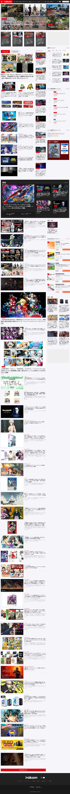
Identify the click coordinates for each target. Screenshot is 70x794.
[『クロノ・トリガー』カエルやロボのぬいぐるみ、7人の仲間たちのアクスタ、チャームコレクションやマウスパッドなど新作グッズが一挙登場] (26, 86)
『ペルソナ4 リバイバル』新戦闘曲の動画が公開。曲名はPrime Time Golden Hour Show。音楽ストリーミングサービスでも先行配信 (35, 683)
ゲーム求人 (38, 1)
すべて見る (67, 47)
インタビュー (4, 19)
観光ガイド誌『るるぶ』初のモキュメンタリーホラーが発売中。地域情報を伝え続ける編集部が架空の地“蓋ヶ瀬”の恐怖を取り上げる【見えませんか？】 (17, 76)
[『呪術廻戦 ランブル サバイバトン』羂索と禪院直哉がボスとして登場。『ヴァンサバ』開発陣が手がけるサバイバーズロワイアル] (12, 513)
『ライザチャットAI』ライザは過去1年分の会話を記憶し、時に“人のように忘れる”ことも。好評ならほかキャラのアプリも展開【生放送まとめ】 (41, 77)
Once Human (52, 227)
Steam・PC (50, 135)
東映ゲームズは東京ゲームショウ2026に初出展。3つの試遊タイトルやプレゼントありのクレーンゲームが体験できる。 (35, 498)
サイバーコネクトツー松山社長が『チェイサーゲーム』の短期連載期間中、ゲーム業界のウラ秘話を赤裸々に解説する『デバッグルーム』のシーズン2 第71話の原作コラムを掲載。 (34, 382)
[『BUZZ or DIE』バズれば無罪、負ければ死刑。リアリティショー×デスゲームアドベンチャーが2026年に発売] (43, 204)
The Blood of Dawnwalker (29, 666)
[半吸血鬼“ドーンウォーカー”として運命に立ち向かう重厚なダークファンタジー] (12, 672)
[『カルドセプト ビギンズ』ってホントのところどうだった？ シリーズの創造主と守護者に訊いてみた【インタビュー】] (23, 17)
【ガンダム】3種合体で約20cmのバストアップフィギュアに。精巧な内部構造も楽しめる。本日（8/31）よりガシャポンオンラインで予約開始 (34, 252)
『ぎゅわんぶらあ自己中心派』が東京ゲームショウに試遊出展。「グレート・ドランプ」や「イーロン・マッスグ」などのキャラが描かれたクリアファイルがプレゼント (9, 95)
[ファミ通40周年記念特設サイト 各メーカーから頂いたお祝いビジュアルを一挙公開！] (12, 571)
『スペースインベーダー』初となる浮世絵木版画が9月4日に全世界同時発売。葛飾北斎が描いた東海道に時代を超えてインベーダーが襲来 (25, 159)
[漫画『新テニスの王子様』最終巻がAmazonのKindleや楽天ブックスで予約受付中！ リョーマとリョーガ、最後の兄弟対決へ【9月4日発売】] (12, 715)
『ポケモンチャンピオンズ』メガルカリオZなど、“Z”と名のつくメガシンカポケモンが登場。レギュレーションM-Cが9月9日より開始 (26, 125)
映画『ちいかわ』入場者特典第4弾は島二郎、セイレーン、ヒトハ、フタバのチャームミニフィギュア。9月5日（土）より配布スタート (26, 114)
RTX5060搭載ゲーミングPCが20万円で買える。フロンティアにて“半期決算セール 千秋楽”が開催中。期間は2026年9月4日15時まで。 (34, 701)
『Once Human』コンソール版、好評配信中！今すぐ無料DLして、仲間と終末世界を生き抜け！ (52, 231)
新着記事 (15, 51)
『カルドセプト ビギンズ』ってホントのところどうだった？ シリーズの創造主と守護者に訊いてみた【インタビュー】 (23, 24)
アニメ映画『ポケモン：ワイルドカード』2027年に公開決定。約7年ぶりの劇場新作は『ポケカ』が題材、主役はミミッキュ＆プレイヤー (57, 61)
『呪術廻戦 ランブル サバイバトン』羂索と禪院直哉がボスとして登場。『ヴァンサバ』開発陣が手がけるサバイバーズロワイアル (35, 509)
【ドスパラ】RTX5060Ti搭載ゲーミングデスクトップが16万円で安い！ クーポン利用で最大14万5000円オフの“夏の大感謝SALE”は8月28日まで (64, 308)
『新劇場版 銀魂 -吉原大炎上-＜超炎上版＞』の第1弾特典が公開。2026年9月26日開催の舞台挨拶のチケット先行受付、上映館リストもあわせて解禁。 (35, 397)
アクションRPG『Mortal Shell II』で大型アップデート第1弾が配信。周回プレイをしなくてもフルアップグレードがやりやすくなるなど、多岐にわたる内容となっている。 (35, 759)
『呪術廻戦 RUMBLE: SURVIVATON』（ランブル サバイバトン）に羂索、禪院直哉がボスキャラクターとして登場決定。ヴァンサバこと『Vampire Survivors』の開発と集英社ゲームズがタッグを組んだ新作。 (34, 513)
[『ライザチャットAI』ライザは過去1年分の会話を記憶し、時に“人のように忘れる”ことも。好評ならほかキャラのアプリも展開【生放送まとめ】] (41, 70)
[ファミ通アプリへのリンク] (31, 787)
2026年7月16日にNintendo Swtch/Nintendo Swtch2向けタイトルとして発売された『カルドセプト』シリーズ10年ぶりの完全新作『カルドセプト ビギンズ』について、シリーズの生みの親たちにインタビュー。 (34, 269)
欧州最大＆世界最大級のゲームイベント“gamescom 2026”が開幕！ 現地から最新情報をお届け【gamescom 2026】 (41, 141)
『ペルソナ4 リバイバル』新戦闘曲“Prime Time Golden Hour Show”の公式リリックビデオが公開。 (35, 686)
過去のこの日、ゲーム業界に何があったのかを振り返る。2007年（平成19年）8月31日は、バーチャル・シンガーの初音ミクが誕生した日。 (35, 440)
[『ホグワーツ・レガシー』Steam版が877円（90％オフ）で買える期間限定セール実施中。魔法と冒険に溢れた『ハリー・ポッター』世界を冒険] (12, 284)
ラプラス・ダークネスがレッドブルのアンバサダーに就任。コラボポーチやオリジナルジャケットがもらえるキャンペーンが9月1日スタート (25, 147)
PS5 (23, 1)
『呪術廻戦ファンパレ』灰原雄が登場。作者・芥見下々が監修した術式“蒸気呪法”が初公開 (34, 538)
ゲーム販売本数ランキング (54, 88)
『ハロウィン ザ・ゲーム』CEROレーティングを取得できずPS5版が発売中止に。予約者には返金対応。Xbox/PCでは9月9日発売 (60, 209)
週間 (56, 50)
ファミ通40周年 (28, 565)
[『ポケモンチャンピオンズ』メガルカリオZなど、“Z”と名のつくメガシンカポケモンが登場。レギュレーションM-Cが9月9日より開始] (9, 127)
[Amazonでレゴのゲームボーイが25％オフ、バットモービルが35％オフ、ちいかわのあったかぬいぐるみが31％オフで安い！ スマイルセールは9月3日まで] (12, 657)
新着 (14, 1)
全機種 (49, 133)
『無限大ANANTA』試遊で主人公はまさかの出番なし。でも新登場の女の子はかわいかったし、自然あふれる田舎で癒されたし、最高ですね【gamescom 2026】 (57, 26)
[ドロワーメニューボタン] (1, 1)
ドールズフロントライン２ (30, 420)
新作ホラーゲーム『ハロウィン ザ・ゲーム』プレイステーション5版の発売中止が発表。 (35, 411)
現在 (49, 50)
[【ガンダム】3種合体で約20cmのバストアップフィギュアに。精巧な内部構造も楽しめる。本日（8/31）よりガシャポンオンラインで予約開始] (12, 255)
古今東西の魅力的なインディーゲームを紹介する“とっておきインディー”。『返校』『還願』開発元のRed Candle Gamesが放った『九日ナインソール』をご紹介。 (34, 585)
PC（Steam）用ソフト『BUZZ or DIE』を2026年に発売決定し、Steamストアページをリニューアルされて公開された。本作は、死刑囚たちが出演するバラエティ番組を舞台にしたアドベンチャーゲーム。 (34, 333)
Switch (20, 1)
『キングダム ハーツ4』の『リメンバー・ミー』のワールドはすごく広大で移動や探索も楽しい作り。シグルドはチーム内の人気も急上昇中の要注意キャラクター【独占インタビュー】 (41, 109)
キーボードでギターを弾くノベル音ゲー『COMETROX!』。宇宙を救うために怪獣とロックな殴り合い (34, 625)
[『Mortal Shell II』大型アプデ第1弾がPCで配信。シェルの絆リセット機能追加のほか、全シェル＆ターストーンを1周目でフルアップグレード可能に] (12, 759)
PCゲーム (26, 1)
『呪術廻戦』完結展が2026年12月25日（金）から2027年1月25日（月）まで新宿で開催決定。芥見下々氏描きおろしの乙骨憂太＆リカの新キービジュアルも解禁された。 (35, 527)
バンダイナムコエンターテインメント (29, 670)
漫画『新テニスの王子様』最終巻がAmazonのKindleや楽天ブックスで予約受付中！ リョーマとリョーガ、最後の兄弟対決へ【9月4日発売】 (34, 712)
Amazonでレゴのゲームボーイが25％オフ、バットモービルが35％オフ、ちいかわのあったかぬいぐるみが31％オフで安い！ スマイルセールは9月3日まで (35, 654)
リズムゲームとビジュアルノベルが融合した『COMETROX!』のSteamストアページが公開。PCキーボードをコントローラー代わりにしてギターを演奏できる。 (35, 627)
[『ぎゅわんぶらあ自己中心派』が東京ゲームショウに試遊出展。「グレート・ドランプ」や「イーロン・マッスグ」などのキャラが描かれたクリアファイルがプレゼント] (9, 86)
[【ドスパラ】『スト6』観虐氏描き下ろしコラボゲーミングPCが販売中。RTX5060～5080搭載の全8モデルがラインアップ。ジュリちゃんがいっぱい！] (12, 600)
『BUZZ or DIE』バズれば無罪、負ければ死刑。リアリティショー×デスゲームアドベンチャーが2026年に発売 (43, 209)
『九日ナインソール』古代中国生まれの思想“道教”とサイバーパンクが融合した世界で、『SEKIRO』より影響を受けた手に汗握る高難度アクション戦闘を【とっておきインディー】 (34, 582)
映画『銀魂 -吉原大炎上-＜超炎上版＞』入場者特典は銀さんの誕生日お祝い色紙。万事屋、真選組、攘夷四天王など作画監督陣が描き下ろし (34, 394)
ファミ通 (25, 569)
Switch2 (17, 1)
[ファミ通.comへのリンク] (8, 1)
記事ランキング (51, 48)
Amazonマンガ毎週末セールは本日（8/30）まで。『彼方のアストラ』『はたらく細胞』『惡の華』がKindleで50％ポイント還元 (35, 553)
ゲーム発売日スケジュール (54, 130)
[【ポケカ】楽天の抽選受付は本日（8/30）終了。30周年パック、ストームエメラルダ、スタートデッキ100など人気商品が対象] (12, 643)
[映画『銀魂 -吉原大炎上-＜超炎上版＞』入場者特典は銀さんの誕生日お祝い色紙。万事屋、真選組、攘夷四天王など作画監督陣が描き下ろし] (12, 397)
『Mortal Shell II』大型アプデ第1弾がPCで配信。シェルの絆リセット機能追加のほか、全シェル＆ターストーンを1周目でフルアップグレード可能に (35, 756)
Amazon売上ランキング (53, 238)
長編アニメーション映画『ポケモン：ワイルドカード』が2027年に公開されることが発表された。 (34, 240)
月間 (60, 50)
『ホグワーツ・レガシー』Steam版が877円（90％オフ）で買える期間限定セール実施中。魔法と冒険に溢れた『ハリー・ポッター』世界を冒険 (34, 280)
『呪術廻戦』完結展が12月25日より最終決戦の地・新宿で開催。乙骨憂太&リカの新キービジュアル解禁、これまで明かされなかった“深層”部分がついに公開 (34, 524)
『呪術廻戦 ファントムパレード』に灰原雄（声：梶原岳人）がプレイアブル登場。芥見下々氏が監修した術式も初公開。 (34, 540)
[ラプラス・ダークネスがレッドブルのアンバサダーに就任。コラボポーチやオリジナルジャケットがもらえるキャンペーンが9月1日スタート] (9, 149)
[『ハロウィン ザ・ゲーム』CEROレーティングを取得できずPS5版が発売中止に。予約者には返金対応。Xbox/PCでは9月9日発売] (60, 204)
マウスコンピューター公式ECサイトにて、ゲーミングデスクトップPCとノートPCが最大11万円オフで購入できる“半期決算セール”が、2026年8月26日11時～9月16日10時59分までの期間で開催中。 (35, 744)
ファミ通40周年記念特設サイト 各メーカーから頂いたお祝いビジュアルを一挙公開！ (34, 567)
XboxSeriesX (55, 135)
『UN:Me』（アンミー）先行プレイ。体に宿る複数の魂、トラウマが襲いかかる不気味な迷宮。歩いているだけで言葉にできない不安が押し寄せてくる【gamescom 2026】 (41, 93)
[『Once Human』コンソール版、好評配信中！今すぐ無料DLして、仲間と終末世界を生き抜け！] (52, 225)
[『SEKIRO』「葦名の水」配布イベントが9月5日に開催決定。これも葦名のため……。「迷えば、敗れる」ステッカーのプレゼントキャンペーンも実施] (12, 226)
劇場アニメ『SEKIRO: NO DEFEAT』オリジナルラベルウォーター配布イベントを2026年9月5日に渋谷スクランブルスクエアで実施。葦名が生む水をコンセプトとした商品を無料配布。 (35, 226)
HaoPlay (25, 424)
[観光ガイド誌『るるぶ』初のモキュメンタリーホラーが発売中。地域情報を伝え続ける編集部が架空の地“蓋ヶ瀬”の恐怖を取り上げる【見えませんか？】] (17, 63)
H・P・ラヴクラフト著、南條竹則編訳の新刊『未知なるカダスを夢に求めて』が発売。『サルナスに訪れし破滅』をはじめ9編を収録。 (35, 484)
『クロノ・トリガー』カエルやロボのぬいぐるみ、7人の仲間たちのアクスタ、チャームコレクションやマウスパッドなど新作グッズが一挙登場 (26, 94)
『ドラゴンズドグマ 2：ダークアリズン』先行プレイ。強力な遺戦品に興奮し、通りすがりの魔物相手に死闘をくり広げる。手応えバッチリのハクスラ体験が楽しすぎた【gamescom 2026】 (41, 157)
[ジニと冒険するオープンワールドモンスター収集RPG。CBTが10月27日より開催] (12, 469)
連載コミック (26, 376)
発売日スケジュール (32, 1)
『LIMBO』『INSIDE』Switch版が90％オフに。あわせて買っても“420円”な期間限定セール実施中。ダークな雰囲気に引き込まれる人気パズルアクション (26, 170)
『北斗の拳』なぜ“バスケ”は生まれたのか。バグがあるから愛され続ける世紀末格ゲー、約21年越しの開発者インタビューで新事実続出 (41, 62)
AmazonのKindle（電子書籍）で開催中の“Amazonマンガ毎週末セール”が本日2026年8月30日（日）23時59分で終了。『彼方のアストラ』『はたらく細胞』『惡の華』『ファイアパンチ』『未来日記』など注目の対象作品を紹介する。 (35, 556)
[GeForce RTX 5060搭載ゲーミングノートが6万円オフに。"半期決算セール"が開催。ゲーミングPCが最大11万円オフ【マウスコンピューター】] (12, 744)
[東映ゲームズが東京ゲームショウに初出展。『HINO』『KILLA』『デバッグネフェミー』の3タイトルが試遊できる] (12, 498)
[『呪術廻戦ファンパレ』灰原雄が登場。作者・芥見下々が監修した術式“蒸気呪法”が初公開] (12, 542)
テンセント (26, 467)
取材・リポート (50, 24)
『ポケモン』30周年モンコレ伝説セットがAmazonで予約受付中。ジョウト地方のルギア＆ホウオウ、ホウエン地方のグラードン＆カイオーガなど (26, 136)
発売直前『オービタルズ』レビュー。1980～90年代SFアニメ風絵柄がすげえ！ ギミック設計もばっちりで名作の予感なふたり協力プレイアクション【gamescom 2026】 (17, 41)
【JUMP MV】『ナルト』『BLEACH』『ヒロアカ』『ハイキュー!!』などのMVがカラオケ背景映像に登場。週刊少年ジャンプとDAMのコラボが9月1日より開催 (23, 370)
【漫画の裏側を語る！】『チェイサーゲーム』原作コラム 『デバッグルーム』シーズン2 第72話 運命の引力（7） (35, 379)
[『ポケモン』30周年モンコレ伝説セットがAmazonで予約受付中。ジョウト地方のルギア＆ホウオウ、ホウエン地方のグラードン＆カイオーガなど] (9, 138)
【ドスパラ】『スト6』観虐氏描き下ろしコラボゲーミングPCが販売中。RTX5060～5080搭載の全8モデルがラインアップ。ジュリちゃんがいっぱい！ (35, 596)
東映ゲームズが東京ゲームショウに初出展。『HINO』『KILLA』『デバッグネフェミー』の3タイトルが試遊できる (35, 495)
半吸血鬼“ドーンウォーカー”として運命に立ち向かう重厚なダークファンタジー (34, 668)
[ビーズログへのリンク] (39, 787)
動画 (45, 1)
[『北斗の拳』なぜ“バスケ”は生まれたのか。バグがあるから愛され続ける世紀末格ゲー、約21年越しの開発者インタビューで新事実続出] (41, 55)
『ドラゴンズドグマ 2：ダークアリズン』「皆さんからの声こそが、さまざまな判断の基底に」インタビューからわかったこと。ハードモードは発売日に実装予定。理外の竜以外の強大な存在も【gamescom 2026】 (6, 41)
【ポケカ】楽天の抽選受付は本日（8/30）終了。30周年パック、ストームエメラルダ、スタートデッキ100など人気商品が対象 (35, 640)
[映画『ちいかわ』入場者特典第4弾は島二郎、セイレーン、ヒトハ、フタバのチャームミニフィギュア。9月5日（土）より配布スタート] (9, 116)
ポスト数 (63, 50)
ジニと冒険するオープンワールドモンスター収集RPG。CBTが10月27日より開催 (34, 466)
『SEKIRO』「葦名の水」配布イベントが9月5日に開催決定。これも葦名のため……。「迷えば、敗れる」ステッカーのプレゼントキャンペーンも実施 (34, 222)
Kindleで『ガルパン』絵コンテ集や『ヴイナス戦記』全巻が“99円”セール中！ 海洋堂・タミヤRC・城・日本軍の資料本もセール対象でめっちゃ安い (34, 611)
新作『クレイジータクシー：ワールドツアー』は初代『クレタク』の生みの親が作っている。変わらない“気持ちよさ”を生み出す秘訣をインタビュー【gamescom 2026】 (35, 727)
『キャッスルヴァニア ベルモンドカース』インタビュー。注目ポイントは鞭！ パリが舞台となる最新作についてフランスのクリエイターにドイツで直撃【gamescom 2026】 (29, 41)
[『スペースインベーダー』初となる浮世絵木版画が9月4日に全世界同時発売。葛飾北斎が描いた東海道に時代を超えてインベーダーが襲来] (9, 160)
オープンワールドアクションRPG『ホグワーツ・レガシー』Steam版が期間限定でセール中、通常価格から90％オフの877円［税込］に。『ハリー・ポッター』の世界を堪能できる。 (35, 284)
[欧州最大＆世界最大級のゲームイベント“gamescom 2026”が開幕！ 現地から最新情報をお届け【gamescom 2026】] (41, 135)
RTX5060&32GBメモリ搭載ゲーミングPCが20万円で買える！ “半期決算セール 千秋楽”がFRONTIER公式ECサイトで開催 (35, 698)
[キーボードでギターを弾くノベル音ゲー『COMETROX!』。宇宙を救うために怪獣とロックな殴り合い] (12, 628)
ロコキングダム (28, 463)
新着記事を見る (23, 770)
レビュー (49, 11)
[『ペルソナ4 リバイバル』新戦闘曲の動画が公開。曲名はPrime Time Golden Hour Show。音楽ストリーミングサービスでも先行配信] (12, 686)
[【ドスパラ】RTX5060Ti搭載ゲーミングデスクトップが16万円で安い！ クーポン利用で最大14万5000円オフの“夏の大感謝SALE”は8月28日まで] (64, 301)
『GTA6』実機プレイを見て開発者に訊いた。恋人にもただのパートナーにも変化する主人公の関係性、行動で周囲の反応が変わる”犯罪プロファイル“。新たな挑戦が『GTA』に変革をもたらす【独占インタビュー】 (41, 41)
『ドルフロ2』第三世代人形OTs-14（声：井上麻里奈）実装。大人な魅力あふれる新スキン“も (34, 422)
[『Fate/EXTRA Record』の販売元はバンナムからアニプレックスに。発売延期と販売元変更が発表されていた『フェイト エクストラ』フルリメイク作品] (66, 73)
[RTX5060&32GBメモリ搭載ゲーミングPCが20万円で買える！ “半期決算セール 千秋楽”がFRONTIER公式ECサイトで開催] (12, 701)
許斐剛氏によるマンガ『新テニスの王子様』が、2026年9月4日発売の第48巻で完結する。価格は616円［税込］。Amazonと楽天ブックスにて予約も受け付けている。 (35, 715)
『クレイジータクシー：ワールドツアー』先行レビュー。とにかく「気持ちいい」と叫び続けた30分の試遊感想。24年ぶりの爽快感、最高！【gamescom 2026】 (57, 14)
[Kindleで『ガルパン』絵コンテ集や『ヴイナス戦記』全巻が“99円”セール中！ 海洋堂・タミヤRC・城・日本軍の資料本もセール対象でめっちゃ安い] (12, 614)
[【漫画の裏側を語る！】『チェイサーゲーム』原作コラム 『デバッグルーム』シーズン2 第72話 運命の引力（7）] (12, 382)
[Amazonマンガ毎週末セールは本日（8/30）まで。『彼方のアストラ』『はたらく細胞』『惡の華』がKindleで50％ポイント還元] (12, 556)
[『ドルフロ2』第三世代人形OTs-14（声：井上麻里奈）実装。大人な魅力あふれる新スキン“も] (12, 426)
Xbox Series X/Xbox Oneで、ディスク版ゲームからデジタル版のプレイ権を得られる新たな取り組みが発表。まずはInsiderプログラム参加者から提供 (41, 125)
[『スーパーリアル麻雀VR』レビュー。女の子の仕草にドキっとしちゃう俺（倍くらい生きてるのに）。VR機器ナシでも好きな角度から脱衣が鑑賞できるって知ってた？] (52, 317)
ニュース (42, 1)
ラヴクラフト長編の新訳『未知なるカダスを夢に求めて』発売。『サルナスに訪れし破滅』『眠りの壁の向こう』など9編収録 (34, 480)
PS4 (63, 133)
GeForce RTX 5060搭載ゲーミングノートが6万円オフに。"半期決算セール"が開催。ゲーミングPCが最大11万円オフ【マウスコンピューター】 (35, 741)
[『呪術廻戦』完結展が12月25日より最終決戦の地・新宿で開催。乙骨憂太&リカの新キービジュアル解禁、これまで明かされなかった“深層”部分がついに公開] (12, 527)
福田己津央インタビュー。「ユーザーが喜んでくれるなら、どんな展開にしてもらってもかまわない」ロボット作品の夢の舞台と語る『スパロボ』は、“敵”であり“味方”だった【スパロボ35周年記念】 (64, 324)
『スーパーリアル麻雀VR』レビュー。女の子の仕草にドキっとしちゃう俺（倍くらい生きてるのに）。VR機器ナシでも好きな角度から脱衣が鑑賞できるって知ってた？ (52, 324)
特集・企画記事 (50, 1)
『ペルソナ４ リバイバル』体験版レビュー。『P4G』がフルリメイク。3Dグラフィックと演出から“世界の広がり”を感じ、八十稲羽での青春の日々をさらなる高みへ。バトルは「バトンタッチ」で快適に (41, 173)
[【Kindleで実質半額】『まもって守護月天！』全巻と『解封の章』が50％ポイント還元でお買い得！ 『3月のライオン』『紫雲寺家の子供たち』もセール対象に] (12, 455)
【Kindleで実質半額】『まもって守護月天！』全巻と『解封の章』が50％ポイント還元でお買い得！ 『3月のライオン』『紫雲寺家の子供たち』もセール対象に (34, 451)
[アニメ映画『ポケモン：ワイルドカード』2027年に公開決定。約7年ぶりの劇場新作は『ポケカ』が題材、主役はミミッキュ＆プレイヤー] (66, 61)
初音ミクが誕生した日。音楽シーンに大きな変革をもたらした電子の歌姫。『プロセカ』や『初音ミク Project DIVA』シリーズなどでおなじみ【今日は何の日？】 (34, 437)
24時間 (53, 50)
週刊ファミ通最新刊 (53, 141)
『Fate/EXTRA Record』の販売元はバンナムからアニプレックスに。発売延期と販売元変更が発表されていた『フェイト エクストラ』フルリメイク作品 (57, 74)
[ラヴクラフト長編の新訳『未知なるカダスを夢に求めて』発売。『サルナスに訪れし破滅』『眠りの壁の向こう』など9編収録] (12, 484)
